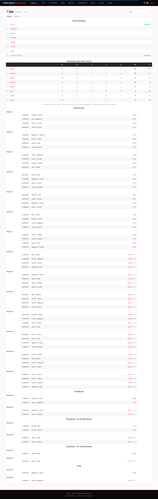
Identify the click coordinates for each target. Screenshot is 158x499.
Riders (63, 3)
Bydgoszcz (14, 29)
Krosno (13, 33)
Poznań (13, 42)
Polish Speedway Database (86, 496)
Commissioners (82, 3)
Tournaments (53, 3)
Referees (71, 3)
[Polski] (145, 3)
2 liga (25, 12)
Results (93, 3)
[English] (147, 3)
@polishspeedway (71, 496)
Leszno (13, 24)
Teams (43, 3)
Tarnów (13, 55)
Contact (110, 3)
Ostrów (13, 46)
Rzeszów (13, 38)
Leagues (33, 3)
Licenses (101, 3)
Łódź (12, 51)
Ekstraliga (18, 12)
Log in (152, 3)
